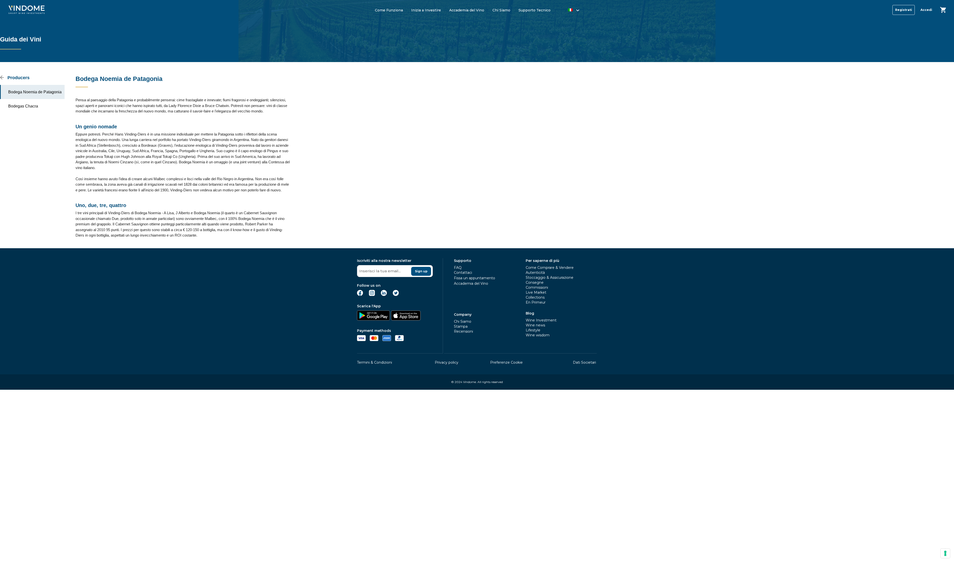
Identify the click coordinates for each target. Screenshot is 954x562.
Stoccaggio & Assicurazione (549, 277)
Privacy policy (446, 362)
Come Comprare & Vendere (550, 267)
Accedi (926, 10)
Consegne (535, 282)
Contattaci (463, 272)
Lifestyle (533, 330)
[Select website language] (569, 11)
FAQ (458, 267)
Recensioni (463, 331)
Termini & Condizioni (374, 362)
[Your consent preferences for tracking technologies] (945, 553)
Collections (535, 297)
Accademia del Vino (466, 10)
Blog (530, 313)
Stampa (461, 326)
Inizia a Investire (426, 10)
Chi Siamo (501, 10)
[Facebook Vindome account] (360, 294)
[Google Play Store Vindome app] (373, 319)
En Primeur (536, 302)
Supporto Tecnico (534, 10)
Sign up (421, 271)
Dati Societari (584, 362)
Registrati (903, 10)
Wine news (535, 325)
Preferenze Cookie (506, 362)
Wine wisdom (538, 335)
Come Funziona (389, 10)
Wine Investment (541, 320)
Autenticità (535, 272)
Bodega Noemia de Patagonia (35, 92)
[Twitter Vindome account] (396, 294)
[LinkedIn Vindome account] (384, 294)
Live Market (536, 292)
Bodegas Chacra (23, 106)
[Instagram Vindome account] (372, 294)
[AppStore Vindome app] (406, 319)
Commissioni (537, 287)
